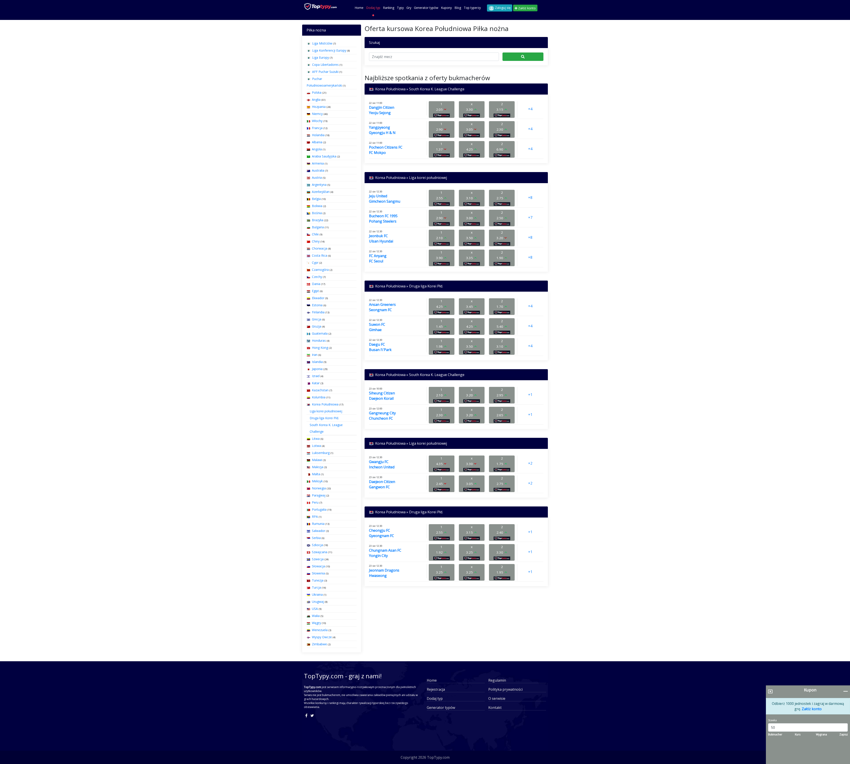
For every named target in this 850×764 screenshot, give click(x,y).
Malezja (317, 467)
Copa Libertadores (325, 64)
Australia (318, 170)
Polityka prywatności (505, 689)
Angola (317, 149)
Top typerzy (472, 8)
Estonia (317, 305)
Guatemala (320, 333)
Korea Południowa (325, 404)
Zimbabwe (319, 644)
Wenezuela (320, 630)
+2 (530, 463)
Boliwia (317, 206)
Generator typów (426, 8)
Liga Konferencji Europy (329, 50)
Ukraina (317, 594)
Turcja (316, 587)
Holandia (318, 135)
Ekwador (318, 298)
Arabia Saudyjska (324, 156)
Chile (315, 234)
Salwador (318, 531)
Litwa (316, 438)
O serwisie (496, 698)
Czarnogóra (320, 270)
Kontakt (495, 707)
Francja (317, 128)
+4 (530, 109)
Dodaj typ (373, 8)
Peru (315, 502)
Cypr (315, 262)
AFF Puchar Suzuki (325, 72)
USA (315, 609)
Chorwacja (319, 248)
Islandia (317, 362)
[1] (522, 56)
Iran (314, 355)
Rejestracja (436, 689)
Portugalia (319, 509)
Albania (317, 142)
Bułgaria (318, 227)
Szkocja (317, 545)
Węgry (316, 623)
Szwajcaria (319, 552)
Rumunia (318, 524)
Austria (317, 177)
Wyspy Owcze (322, 637)
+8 (530, 197)
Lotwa (316, 446)
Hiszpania (319, 107)
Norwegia (319, 488)
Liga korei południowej (326, 411)
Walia (316, 616)
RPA (315, 516)
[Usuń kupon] (770, 691)
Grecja (316, 319)
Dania (316, 284)
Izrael (316, 376)
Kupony (446, 8)
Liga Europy (320, 57)
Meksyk (317, 481)
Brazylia (317, 220)
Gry (408, 8)
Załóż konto (526, 8)
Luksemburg (321, 453)
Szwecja (318, 559)
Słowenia (318, 573)
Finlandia (318, 312)
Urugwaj (318, 601)
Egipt (315, 291)
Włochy (317, 121)
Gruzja (316, 326)
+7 (530, 217)
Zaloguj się (502, 8)
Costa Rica (319, 255)
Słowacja (318, 566)
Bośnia (317, 213)
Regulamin (497, 680)
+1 (530, 394)
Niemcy (317, 114)
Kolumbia (318, 397)
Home (359, 8)
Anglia (316, 99)
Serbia (316, 538)
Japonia (317, 369)
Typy (400, 8)
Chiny (316, 241)
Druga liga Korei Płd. (324, 418)
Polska (316, 92)
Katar (316, 383)
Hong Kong (320, 347)
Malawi (317, 460)
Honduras (319, 340)
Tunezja (317, 580)
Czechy (317, 277)
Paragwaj (318, 495)
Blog (457, 8)
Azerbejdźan (321, 192)
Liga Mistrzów (322, 43)
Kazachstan (320, 390)
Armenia (318, 163)
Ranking (388, 8)
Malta (316, 474)
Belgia (316, 199)
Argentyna (319, 184)
